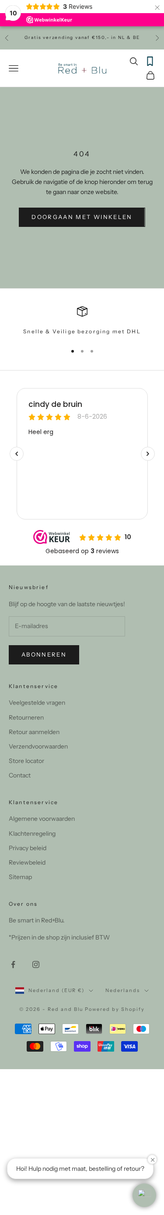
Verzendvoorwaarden (38, 746)
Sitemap (20, 877)
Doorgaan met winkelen (81, 216)
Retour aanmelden (34, 732)
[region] (82, 321)
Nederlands (122, 990)
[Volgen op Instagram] (35, 964)
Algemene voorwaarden (42, 819)
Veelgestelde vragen (37, 702)
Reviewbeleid (27, 862)
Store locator (26, 761)
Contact (20, 775)
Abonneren (43, 654)
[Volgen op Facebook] (13, 964)
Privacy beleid (27, 848)
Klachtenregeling (32, 833)
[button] (144, 1195)
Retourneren (26, 717)
